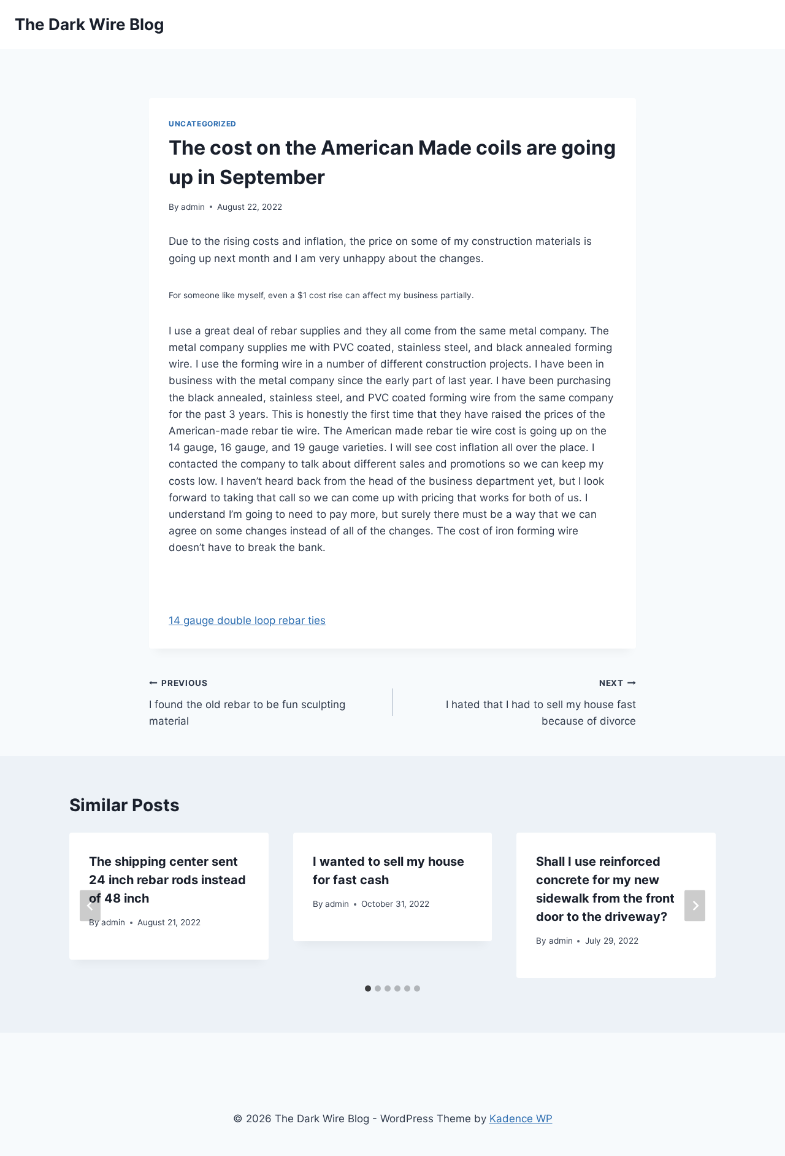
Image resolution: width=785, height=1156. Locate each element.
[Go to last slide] (90, 905)
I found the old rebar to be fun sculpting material (247, 702)
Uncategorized (203, 123)
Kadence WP (521, 1118)
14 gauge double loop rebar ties (247, 620)
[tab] (368, 988)
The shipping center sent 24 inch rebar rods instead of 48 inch (167, 880)
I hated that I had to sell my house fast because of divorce (541, 702)
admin (193, 207)
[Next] (694, 905)
